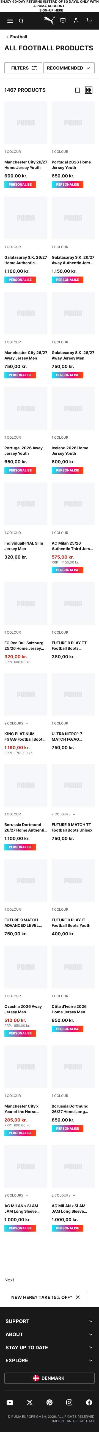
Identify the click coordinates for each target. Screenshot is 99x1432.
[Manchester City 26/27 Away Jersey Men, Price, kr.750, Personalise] (25, 335)
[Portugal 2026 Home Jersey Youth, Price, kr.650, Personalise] (73, 144)
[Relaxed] (89, 90)
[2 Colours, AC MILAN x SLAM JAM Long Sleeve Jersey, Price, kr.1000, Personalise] (25, 1188)
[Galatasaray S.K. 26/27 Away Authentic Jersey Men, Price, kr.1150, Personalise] (73, 240)
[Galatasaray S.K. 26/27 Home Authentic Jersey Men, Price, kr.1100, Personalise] (25, 240)
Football (18, 36)
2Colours (13, 723)
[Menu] (9, 20)
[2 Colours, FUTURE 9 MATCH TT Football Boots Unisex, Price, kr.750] (73, 803)
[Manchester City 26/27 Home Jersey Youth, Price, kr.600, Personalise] (25, 144)
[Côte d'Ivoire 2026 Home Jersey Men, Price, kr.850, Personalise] (73, 989)
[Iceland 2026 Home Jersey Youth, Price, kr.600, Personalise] (73, 430)
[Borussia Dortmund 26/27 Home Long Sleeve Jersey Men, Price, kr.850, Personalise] (73, 1088)
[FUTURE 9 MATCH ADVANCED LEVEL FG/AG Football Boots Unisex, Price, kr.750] (25, 898)
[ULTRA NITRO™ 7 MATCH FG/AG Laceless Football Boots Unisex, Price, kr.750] (73, 712)
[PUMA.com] (49, 20)
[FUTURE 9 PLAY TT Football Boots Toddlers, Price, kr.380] (73, 621)
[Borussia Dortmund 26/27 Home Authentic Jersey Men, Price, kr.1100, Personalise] (25, 807)
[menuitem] (9, 1402)
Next (9, 1280)
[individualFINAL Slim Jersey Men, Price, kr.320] (25, 521)
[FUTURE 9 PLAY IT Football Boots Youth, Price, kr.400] (73, 898)
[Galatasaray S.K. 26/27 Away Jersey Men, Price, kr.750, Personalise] (73, 335)
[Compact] (77, 90)
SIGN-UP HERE (51, 10)
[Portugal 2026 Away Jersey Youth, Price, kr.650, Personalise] (25, 430)
